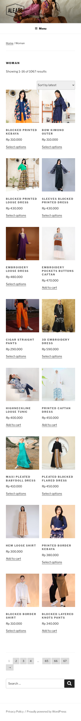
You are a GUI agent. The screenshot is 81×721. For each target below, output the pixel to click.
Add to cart (49, 287)
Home (9, 43)
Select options (16, 147)
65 (46, 660)
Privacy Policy (15, 711)
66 (56, 660)
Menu (42, 28)
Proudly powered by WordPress (46, 711)
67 (65, 660)
